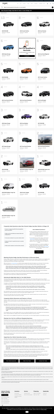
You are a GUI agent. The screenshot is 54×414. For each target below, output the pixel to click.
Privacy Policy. (44, 409)
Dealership (46, 391)
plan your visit (46, 246)
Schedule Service (27, 393)
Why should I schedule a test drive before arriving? (15, 245)
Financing (36, 391)
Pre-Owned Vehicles (18, 394)
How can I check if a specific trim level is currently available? (14, 242)
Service (26, 391)
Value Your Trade (27, 360)
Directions (44, 394)
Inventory (17, 391)
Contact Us (38, 251)
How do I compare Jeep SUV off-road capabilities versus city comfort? (14, 230)
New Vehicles (17, 393)
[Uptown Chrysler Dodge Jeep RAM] (6, 3)
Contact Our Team (43, 360)
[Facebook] (2, 405)
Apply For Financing (37, 393)
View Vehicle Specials (11, 360)
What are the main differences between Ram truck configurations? (14, 234)
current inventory (14, 263)
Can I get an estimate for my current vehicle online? (15, 237)
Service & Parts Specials (28, 394)
